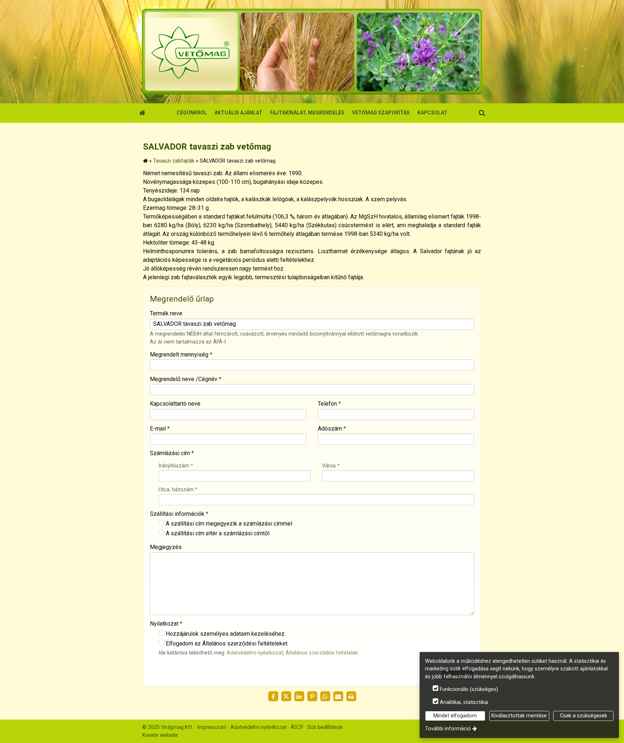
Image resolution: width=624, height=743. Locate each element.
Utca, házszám (178, 490)
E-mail (160, 428)
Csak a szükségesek (583, 716)
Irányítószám (176, 466)
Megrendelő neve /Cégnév (185, 379)
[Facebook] (273, 696)
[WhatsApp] (325, 696)
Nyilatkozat (166, 623)
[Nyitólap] (312, 52)
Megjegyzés (166, 547)
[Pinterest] (312, 696)
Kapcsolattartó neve (175, 403)
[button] (482, 113)
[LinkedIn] (299, 696)
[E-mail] (338, 696)
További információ (448, 729)
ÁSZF (297, 727)
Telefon (329, 403)
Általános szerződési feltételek (322, 653)
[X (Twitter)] (286, 696)
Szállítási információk (179, 513)
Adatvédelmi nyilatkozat (255, 653)
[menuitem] (142, 113)
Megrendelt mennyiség (181, 354)
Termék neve (166, 313)
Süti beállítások (325, 727)
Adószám (332, 428)
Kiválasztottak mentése (519, 716)
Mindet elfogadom (455, 716)
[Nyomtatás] (351, 696)
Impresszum (211, 727)
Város (331, 466)
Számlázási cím (172, 453)
